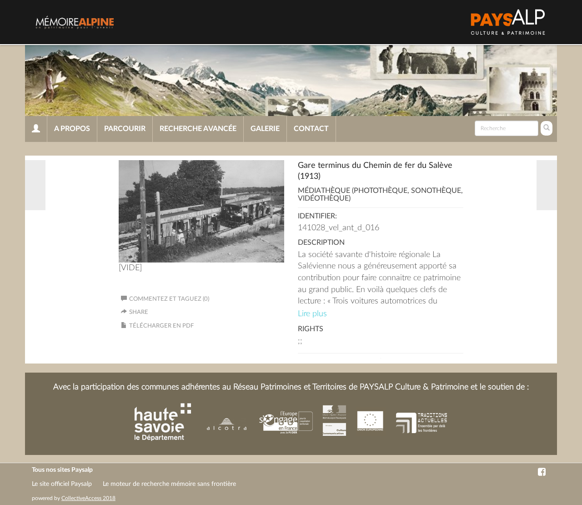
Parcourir (125, 128)
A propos (72, 128)
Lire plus (312, 314)
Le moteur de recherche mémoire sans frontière (169, 484)
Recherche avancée (198, 128)
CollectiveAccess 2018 (88, 498)
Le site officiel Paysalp (62, 484)
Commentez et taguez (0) (169, 299)
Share (138, 312)
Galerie (265, 128)
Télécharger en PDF (161, 326)
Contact (311, 128)
